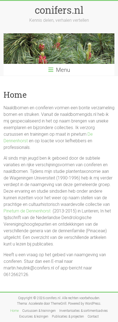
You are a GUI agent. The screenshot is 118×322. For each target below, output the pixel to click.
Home (14, 311)
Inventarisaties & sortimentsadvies (83, 311)
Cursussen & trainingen (39, 311)
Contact (93, 316)
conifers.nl (59, 10)
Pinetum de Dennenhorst (27, 211)
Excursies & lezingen (33, 316)
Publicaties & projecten (68, 316)
